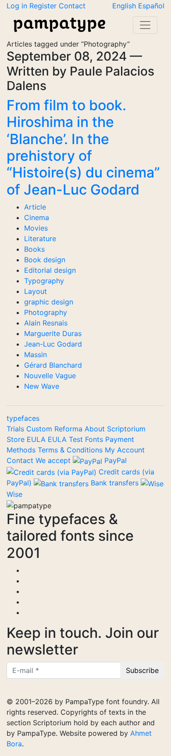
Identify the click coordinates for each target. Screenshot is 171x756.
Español (151, 5)
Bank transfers (115, 482)
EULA (37, 439)
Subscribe (142, 670)
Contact (72, 5)
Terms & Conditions (71, 449)
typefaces (23, 418)
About (96, 428)
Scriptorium (126, 428)
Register (44, 5)
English (125, 5)
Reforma (69, 428)
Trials (16, 428)
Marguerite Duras (53, 333)
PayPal (114, 460)
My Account (125, 449)
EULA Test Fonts (76, 439)
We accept (53, 460)
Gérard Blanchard (53, 365)
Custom (40, 428)
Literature (40, 238)
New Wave (41, 386)
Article (35, 207)
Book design (44, 259)
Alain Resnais (46, 322)
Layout (35, 291)
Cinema (36, 217)
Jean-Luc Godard (53, 344)
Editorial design (50, 270)
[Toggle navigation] (145, 25)
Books (34, 249)
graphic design (48, 301)
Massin (35, 354)
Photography (45, 312)
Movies (36, 228)
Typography (44, 280)
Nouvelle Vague (50, 375)
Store (17, 439)
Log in (18, 5)
